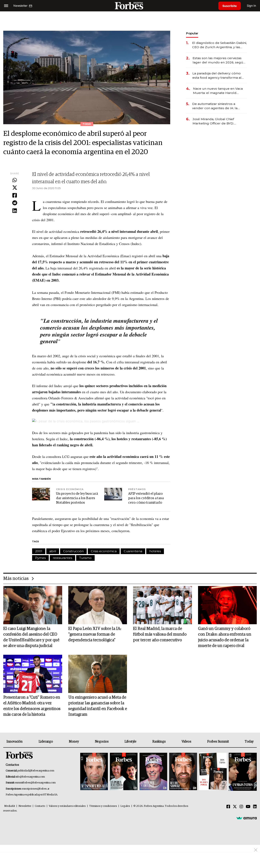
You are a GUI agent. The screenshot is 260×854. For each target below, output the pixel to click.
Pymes (40, 558)
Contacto (40, 806)
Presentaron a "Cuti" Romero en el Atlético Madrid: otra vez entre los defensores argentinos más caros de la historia (32, 706)
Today (249, 741)
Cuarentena (133, 551)
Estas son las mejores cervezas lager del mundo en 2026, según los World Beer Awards (219, 60)
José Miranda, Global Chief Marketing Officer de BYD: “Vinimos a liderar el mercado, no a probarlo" (219, 121)
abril (52, 551)
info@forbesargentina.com (30, 777)
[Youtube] (248, 807)
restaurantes (62, 558)
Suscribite (229, 6)
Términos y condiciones (103, 806)
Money (74, 741)
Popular (192, 33)
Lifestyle (130, 741)
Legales (125, 806)
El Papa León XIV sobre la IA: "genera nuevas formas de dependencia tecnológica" (94, 634)
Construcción (73, 551)
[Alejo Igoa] (153, 772)
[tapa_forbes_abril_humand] (124, 772)
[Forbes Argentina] (130, 5)
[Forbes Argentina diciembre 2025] (183, 772)
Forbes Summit (218, 741)
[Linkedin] (14, 211)
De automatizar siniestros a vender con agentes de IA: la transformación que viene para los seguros (219, 106)
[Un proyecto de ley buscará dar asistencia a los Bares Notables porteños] (41, 494)
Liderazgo (46, 741)
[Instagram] (241, 807)
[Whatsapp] (14, 180)
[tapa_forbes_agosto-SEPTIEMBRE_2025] (242, 772)
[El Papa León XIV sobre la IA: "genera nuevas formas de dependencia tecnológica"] (97, 605)
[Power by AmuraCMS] (246, 818)
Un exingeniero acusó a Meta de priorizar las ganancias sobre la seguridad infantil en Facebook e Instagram (97, 706)
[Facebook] (14, 195)
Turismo (85, 558)
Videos (186, 741)
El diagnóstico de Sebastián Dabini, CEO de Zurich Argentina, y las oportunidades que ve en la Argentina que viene (219, 45)
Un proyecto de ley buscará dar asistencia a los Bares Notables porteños (77, 498)
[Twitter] (14, 188)
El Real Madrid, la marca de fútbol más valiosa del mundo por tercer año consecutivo (159, 634)
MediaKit (9, 806)
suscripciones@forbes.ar (35, 789)
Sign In (251, 5)
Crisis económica (104, 551)
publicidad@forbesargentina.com (35, 770)
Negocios (102, 741)
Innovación (14, 741)
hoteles (155, 551)
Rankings (159, 741)
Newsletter (24, 806)
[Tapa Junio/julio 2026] (94, 772)
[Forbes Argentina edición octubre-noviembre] (213, 772)
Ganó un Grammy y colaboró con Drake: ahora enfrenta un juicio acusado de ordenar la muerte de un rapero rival (224, 637)
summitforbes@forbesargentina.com (35, 782)
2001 (38, 551)
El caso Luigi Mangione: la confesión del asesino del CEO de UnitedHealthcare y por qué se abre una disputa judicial (31, 637)
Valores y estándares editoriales (67, 806)
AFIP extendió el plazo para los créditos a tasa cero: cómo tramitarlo (146, 498)
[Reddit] (14, 203)
